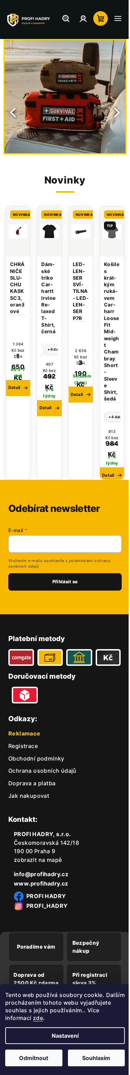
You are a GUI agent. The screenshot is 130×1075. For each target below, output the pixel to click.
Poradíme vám (35, 974)
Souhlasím (92, 1057)
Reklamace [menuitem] (24, 760)
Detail (43, 407)
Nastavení (62, 1035)
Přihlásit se (62, 588)
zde (51, 1017)
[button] (11, 112)
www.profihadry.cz (41, 910)
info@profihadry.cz (41, 900)
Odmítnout (32, 1057)
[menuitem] (23, 772)
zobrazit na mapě (38, 886)
